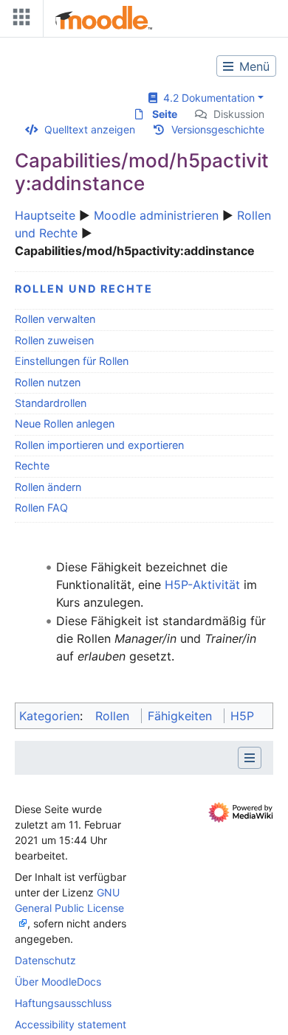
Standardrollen (50, 403)
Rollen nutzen (47, 382)
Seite (164, 114)
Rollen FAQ (41, 507)
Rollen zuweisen (54, 340)
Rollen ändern (48, 487)
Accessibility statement (70, 1024)
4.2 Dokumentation (206, 97)
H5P (242, 715)
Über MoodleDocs (58, 981)
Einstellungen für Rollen (71, 361)
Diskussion (238, 114)
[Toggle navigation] (18, 20)
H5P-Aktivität (202, 584)
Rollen (112, 715)
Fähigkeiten (180, 715)
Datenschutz (45, 960)
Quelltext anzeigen (89, 129)
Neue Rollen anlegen (64, 423)
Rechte (32, 465)
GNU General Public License (69, 900)
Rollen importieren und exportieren (99, 445)
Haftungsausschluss (63, 1003)
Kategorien (49, 715)
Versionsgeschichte (217, 129)
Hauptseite (45, 215)
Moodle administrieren (156, 215)
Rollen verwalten (55, 319)
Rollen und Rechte (84, 288)
